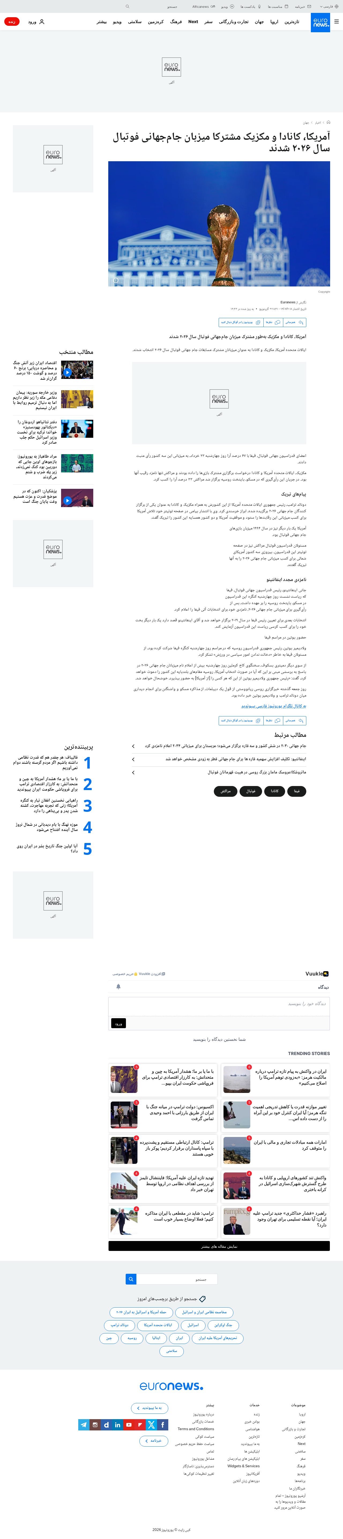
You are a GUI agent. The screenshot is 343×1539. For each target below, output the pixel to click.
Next (193, 21)
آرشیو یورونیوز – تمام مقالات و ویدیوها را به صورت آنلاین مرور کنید (289, 1502)
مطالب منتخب (76, 352)
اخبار (318, 123)
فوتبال (250, 791)
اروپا (274, 21)
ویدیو (117, 21)
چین (109, 1338)
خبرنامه (156, 1441)
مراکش (226, 791)
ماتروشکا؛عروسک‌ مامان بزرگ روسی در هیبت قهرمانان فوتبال (257, 772)
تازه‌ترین (292, 21)
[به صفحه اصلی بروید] (320, 22)
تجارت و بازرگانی (233, 21)
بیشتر (210, 1406)
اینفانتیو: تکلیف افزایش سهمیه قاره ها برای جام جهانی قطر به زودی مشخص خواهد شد (236, 759)
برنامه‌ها (300, 1481)
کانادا (274, 791)
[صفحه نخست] (328, 122)
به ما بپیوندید (250, 1444)
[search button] (127, 6)
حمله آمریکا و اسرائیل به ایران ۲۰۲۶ (141, 1312)
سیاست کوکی (204, 1436)
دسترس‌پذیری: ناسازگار (198, 1466)
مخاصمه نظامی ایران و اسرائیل (204, 1312)
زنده (12, 21)
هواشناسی (252, 1429)
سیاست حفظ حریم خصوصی (194, 1444)
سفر (208, 21)
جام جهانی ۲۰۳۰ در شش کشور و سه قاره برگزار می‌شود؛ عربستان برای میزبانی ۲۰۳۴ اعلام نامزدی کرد (225, 746)
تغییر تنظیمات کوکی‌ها (199, 1473)
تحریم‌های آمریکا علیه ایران (218, 1338)
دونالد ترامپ (119, 1325)
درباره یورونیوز (203, 1414)
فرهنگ (176, 21)
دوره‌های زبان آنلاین (246, 1481)
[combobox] (154, 6)
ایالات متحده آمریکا (158, 1325)
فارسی (328, 6)
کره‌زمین (156, 21)
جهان (259, 21)
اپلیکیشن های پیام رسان (244, 1459)
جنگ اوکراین (223, 1325)
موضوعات (298, 1406)
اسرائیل (193, 1325)
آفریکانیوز (253, 1473)
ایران (179, 1338)
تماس (210, 1451)
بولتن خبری (252, 1422)
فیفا (297, 791)
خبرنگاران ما (297, 1488)
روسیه (132, 1338)
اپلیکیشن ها (252, 1451)
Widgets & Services (244, 1466)
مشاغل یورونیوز (203, 1459)
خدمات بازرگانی (203, 1422)
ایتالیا (156, 1338)
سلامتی (134, 21)
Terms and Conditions (196, 1429)
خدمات (254, 1406)
